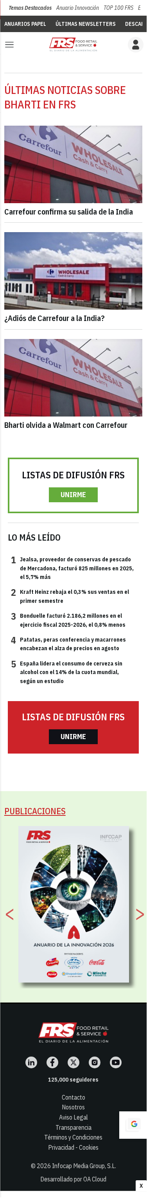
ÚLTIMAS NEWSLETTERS (86, 23)
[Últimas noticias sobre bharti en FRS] (73, 44)
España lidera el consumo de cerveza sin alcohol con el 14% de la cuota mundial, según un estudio (66, 672)
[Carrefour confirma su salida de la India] (73, 164)
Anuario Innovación (77, 7)
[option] (73, 904)
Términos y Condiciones (73, 1137)
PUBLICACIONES (35, 811)
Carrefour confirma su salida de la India (68, 211)
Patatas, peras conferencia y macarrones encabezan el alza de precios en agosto (68, 643)
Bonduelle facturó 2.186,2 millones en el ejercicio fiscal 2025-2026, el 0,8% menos (68, 619)
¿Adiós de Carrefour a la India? (54, 318)
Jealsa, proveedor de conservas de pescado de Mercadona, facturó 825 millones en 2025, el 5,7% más (72, 568)
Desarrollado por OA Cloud (73, 1179)
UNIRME (73, 494)
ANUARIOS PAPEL (25, 23)
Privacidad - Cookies (73, 1147)
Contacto (73, 1097)
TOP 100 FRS (118, 7)
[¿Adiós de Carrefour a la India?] (73, 271)
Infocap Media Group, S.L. (84, 1166)
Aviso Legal (73, 1117)
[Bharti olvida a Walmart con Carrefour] (73, 378)
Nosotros (73, 1107)
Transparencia (73, 1127)
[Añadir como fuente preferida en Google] (133, 1125)
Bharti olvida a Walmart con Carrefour (65, 425)
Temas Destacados (30, 7)
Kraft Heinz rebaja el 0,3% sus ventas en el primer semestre (70, 596)
